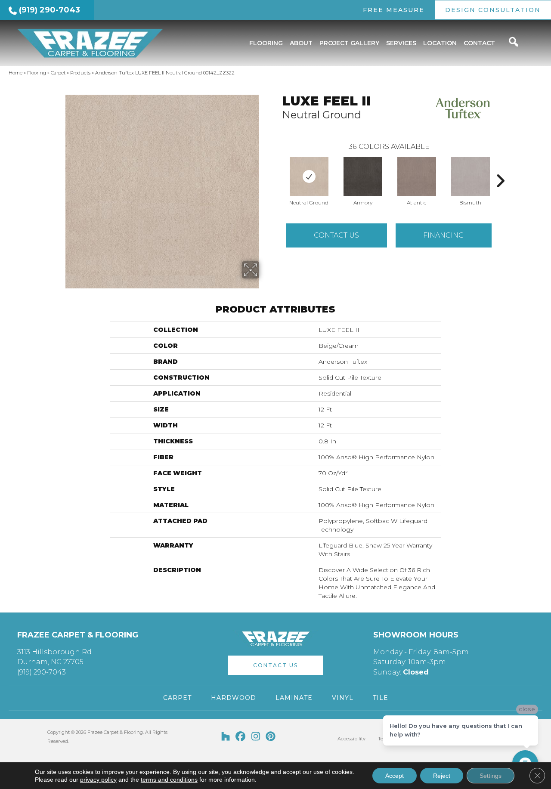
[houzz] (226, 737)
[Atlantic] (416, 176)
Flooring (36, 73)
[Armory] (362, 176)
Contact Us (336, 235)
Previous (277, 168)
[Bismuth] (470, 176)
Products (80, 73)
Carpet (58, 73)
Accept (394, 775)
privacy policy (98, 779)
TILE (380, 698)
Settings (490, 775)
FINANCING (443, 235)
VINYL (342, 698)
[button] (275, 665)
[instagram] (256, 737)
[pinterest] (271, 737)
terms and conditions (169, 779)
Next (500, 168)
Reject (441, 775)
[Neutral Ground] (309, 176)
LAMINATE (294, 698)
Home (15, 73)
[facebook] (241, 737)
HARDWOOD (233, 698)
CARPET (177, 698)
